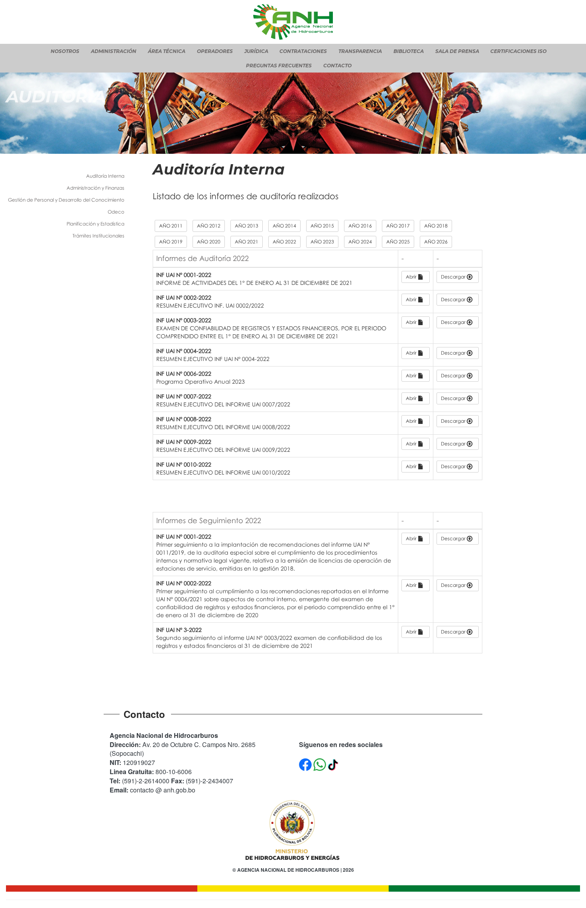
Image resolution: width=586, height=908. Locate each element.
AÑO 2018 (436, 226)
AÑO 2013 (246, 226)
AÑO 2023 (322, 242)
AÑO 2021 (246, 242)
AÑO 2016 (360, 226)
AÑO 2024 (360, 242)
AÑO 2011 (171, 226)
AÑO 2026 (436, 242)
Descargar (454, 277)
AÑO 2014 (284, 226)
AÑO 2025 (398, 242)
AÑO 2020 (208, 242)
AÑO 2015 (322, 226)
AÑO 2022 (284, 242)
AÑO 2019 (171, 242)
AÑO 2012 (208, 226)
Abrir (412, 277)
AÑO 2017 (398, 226)
